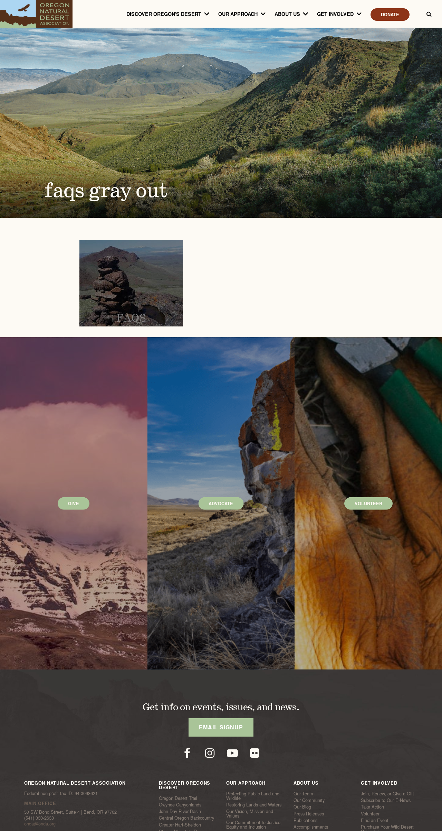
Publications (305, 820)
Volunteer (370, 813)
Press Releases (309, 813)
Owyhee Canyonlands (180, 805)
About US (287, 13)
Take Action (372, 807)
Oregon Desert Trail (178, 798)
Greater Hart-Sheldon (180, 824)
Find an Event (374, 820)
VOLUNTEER (368, 503)
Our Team (303, 794)
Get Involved (335, 13)
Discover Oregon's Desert (163, 13)
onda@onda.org (40, 823)
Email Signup (221, 727)
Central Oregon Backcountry (186, 818)
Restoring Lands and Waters (253, 805)
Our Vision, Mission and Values (249, 813)
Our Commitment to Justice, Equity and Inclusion (254, 824)
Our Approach (238, 13)
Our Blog (302, 807)
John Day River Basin (180, 811)
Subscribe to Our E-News (386, 800)
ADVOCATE (221, 503)
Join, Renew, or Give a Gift (387, 794)
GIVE (73, 503)
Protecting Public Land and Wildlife (252, 796)
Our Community (309, 800)
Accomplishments (311, 827)
